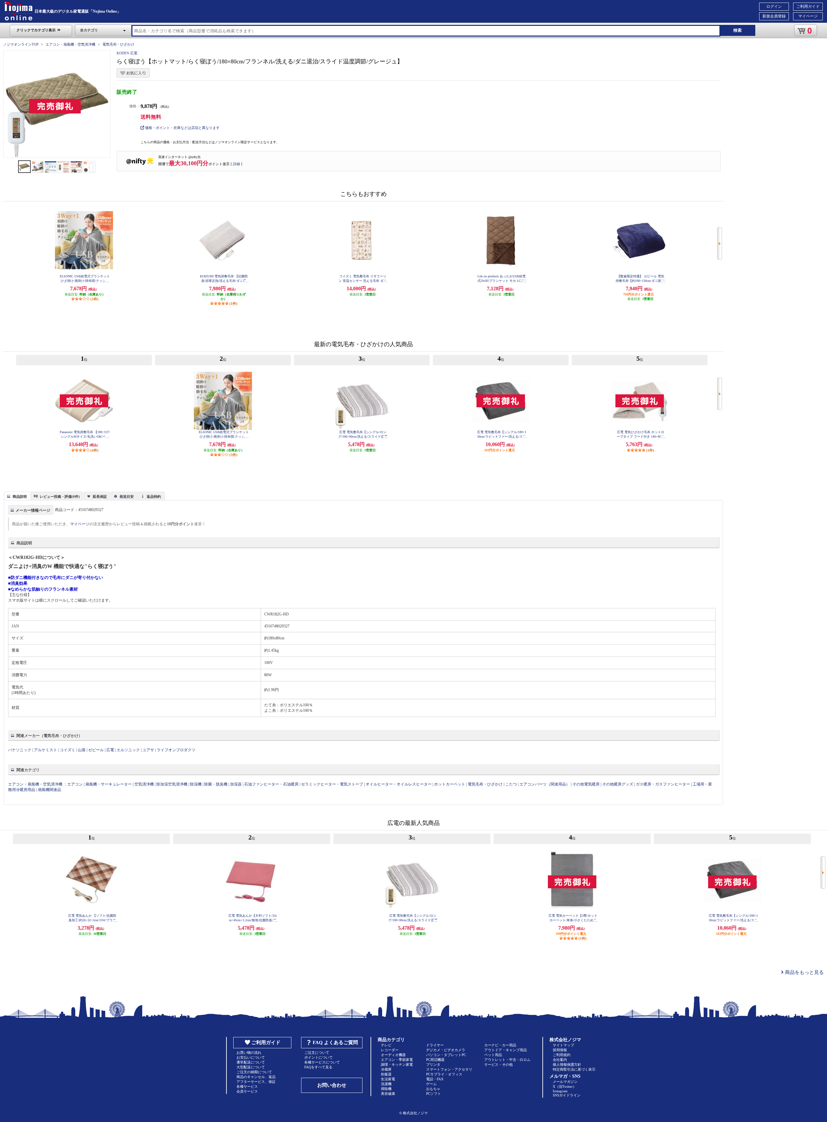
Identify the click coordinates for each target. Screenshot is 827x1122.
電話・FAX (435, 1079)
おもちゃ (433, 1089)
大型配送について (250, 1067)
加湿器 (236, 784)
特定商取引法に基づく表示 (574, 1069)
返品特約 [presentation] (154, 496)
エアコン (75, 784)
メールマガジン (565, 1082)
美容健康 (388, 1093)
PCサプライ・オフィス (444, 1074)
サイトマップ (563, 1045)
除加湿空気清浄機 (171, 784)
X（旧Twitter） (564, 1086)
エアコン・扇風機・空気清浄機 (70, 44)
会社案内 (560, 1060)
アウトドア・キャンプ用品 (505, 1050)
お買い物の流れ (248, 1052)
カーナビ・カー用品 (500, 1045)
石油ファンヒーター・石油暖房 (271, 784)
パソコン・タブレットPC (446, 1055)
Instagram (560, 1091)
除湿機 (196, 784)
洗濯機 (386, 1084)
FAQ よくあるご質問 (335, 1042)
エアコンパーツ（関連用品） (544, 784)
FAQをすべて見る (318, 1067)
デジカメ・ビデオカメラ (445, 1050)
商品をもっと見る (804, 972)
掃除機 (386, 1089)
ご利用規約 (562, 1055)
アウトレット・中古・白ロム (507, 1060)
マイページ (808, 16)
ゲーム (431, 1084)
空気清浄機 (144, 784)
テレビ (386, 1045)
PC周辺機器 (435, 1060)
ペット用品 (493, 1055)
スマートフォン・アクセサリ (449, 1069)
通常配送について (250, 1062)
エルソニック (128, 750)
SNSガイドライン (567, 1095)
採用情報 (560, 1050)
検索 (737, 30)
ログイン (774, 6)
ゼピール (96, 750)
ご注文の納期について (254, 1072)
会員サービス (247, 1091)
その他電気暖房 (586, 784)
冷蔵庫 (386, 1069)
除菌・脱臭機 (215, 784)
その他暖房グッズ (617, 784)
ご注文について (316, 1052)
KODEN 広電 (127, 53)
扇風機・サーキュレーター (108, 784)
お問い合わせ (331, 1085)
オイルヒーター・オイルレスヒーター (399, 784)
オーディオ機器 (393, 1055)
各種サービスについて (322, 1062)
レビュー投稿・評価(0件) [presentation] (60, 496)
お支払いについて (250, 1057)
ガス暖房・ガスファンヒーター (663, 784)
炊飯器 (386, 1074)
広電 (110, 750)
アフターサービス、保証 (256, 1082)
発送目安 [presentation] (127, 496)
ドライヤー (435, 1045)
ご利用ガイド (808, 6)
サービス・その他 (498, 1064)
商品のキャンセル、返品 (256, 1077)
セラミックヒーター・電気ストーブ (332, 784)
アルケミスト (45, 750)
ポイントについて (318, 1057)
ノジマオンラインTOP (20, 44)
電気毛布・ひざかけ (118, 44)
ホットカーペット (449, 784)
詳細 (236, 164)
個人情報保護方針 (567, 1064)
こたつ (511, 784)
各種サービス (247, 1086)
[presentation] (16, 495)
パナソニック (19, 750)
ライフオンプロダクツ (176, 750)
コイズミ (67, 750)
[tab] (17, 496)
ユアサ (148, 750)
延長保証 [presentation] (100, 496)
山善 (82, 750)
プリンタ (433, 1064)
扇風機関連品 (49, 789)
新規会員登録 (774, 16)
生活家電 (388, 1079)
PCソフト (433, 1093)
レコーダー (390, 1050)
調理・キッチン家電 (397, 1064)
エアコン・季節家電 (397, 1060)
